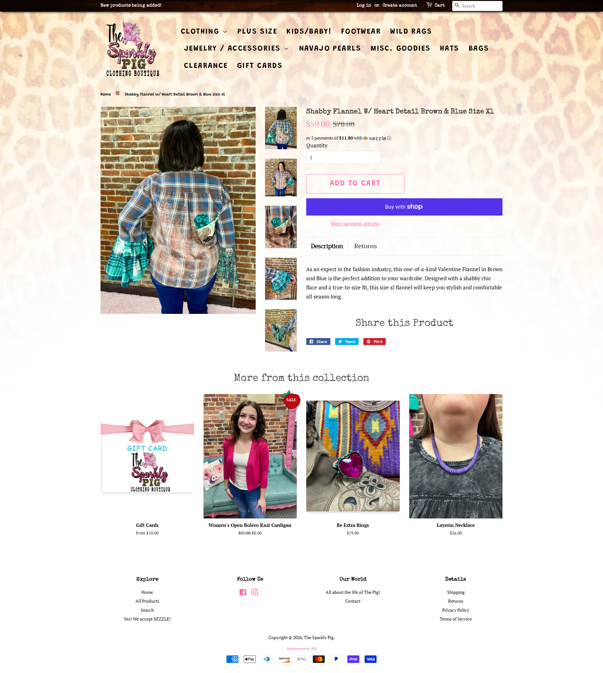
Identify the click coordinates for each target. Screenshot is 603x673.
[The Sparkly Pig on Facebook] (243, 593)
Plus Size (257, 32)
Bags (479, 48)
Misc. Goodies (401, 48)
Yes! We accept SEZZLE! (147, 619)
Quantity (317, 145)
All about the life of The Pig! (353, 592)
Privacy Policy (455, 610)
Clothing (201, 32)
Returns (365, 246)
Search (147, 610)
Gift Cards (260, 66)
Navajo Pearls (330, 48)
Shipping (455, 592)
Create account (400, 5)
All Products (147, 601)
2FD (313, 649)
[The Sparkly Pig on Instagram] (254, 593)
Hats (449, 48)
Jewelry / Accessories (234, 48)
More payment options (355, 223)
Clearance (206, 66)
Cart (440, 5)
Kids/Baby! (309, 32)
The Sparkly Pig (319, 637)
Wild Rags (411, 32)
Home (105, 94)
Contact (353, 601)
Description (327, 246)
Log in (364, 5)
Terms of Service (456, 619)
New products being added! (130, 5)
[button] (404, 138)
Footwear (361, 32)
